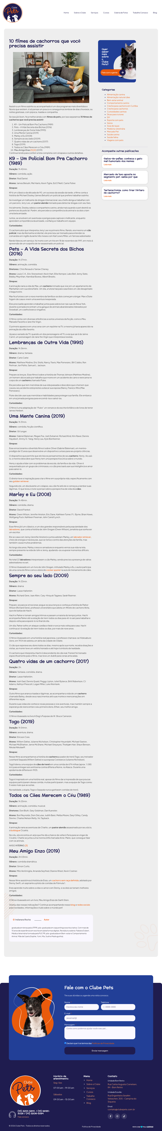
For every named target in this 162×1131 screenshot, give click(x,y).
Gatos (110, 123)
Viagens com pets (115, 140)
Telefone (105, 1002)
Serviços (94, 12)
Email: (110, 1106)
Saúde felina (112, 137)
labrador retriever (82, 537)
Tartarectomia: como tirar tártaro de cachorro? (124, 191)
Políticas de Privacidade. (103, 1043)
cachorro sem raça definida (65, 880)
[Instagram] (117, 1116)
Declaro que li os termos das (90, 1043)
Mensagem (69, 1025)
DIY (108, 117)
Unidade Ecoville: (115, 1092)
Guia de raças (113, 126)
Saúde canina (113, 134)
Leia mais (108, 164)
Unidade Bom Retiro (116, 1080)
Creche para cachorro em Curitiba (122, 106)
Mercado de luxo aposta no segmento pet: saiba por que (121, 175)
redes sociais (83, 904)
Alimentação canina (116, 94)
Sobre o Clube (80, 12)
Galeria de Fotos (121, 12)
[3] (26, 845)
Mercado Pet (113, 131)
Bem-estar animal (115, 100)
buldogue (15, 830)
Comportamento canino (118, 103)
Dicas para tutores (115, 114)
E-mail (67, 1013)
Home (66, 12)
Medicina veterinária (116, 128)
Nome (67, 1002)
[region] (33, 1106)
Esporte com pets (115, 120)
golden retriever (21, 481)
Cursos (106, 12)
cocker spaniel (53, 570)
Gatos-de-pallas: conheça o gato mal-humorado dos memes (123, 160)
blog (73, 904)
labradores (14, 529)
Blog (155, 12)
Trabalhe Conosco (140, 12)
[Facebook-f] (110, 1116)
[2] (34, 150)
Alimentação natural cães (118, 97)
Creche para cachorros (117, 108)
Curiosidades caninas (117, 111)
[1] (32, 150)
